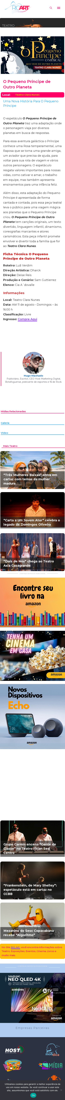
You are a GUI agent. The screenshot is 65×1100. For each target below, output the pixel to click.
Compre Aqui (27, 319)
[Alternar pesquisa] (51, 8)
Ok (33, 1095)
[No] (61, 1090)
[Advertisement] (32, 781)
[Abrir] (58, 8)
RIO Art (15, 947)
